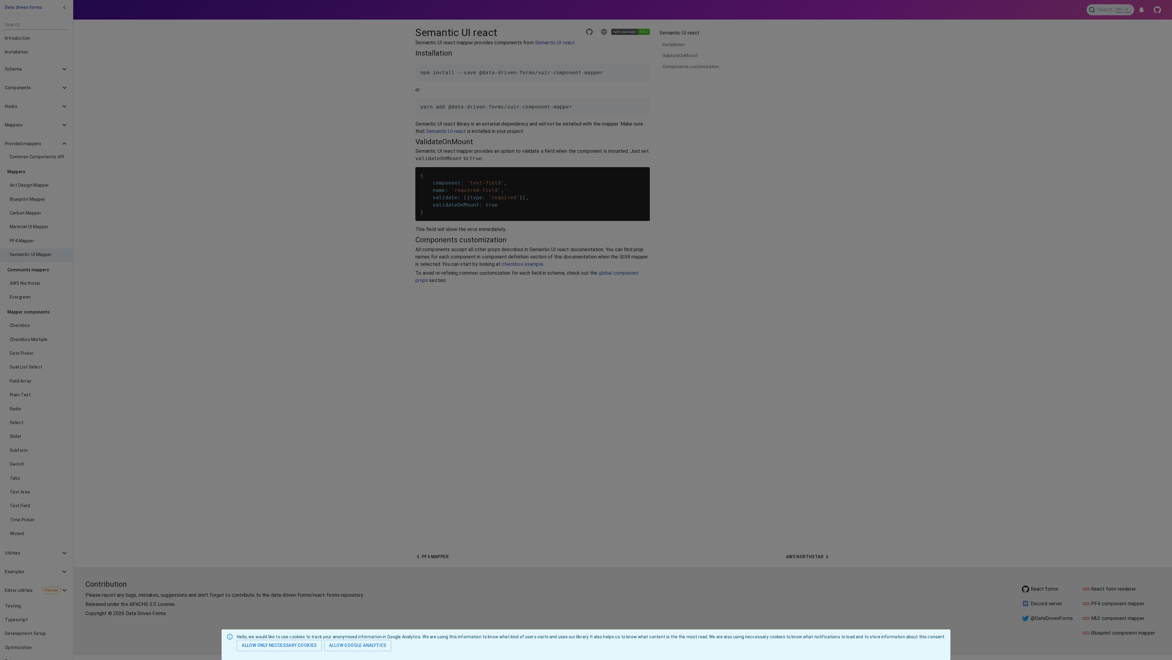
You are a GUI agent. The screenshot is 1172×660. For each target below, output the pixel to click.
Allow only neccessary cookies (279, 645)
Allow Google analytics (357, 645)
